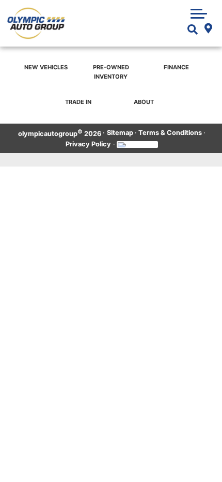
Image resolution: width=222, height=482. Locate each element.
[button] (199, 13)
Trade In (78, 102)
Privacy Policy (88, 144)
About (144, 102)
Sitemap (120, 133)
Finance (176, 67)
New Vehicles (46, 67)
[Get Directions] (208, 29)
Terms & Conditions (170, 133)
